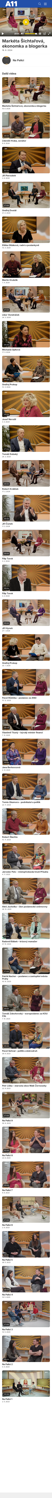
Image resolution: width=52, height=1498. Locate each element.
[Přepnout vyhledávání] (40, 4)
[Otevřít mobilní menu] (45, 4)
